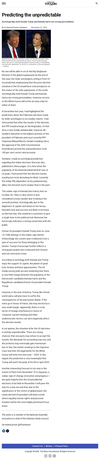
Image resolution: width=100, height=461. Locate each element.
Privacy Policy (61, 446)
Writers (49, 446)
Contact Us (37, 446)
